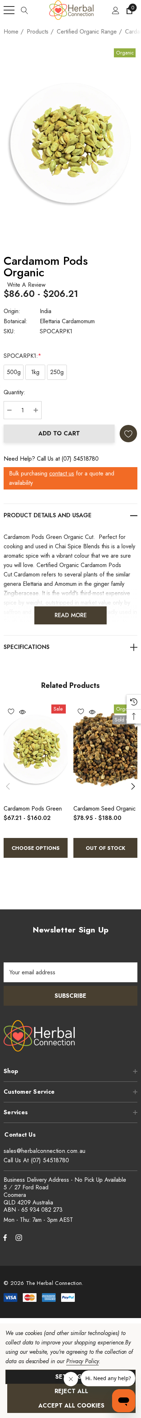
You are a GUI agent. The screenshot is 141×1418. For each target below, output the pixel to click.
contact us (61, 473)
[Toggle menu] (9, 10)
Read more (71, 615)
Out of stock (105, 848)
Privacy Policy (82, 1361)
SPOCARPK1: (22, 356)
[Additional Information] (70, 647)
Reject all (71, 1391)
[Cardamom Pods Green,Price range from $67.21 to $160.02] (36, 751)
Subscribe (70, 996)
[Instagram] (20, 1237)
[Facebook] (5, 1237)
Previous (8, 786)
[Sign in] (115, 10)
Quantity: (14, 392)
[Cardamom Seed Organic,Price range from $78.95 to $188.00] (105, 751)
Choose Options (36, 848)
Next (133, 786)
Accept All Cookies (71, 1405)
